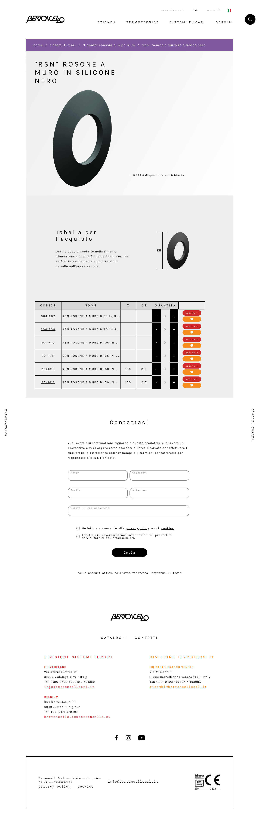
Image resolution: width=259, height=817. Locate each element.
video (196, 10)
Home (38, 45)
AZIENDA (106, 22)
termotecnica (6, 422)
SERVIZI (224, 22)
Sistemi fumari (63, 45)
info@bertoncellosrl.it (69, 687)
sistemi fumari (253, 425)
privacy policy (137, 528)
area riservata (173, 10)
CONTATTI (146, 638)
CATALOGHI (114, 638)
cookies (167, 528)
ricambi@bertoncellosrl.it (178, 687)
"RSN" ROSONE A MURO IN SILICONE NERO (174, 45)
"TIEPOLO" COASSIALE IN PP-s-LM (109, 45)
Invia (129, 552)
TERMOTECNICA (143, 22)
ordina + (192, 313)
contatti (214, 10)
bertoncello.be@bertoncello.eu (77, 717)
